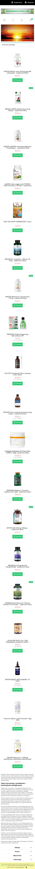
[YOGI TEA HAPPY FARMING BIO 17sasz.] (17, 210)
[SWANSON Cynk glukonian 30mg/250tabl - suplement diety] (17, 554)
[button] (4, 20)
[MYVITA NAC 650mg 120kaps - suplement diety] (17, 517)
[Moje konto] (22, 20)
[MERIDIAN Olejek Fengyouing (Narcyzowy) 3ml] (17, 323)
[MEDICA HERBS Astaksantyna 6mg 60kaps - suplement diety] (17, 98)
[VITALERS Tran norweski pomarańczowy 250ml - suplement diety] (17, 401)
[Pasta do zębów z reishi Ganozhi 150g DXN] (17, 707)
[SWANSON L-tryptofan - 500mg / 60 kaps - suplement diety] (17, 248)
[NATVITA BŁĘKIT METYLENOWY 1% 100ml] (17, 668)
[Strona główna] (17, 10)
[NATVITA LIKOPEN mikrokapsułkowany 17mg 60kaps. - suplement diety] (17, 135)
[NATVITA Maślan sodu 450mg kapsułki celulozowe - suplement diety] (17, 60)
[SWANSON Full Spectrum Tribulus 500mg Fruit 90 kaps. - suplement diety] (17, 592)
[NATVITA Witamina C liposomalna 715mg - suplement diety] (17, 285)
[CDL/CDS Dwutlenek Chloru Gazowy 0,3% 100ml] (17, 362)
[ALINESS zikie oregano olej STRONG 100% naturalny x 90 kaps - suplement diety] (17, 173)
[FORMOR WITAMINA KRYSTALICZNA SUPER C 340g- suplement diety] (17, 440)
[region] (17, 33)
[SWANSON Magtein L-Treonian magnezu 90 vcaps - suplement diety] (17, 479)
